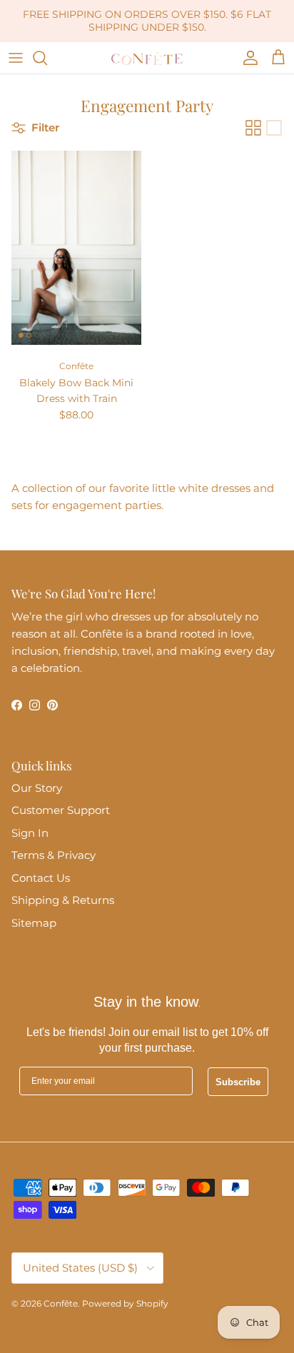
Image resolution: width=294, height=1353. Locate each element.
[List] (274, 127)
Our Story (36, 788)
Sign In (30, 833)
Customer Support (60, 810)
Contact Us (40, 878)
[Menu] (15, 58)
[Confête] (147, 58)
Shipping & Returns (62, 900)
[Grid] (253, 127)
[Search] (47, 58)
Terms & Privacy (53, 855)
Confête (61, 1303)
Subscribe (238, 1082)
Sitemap (33, 923)
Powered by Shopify (125, 1303)
